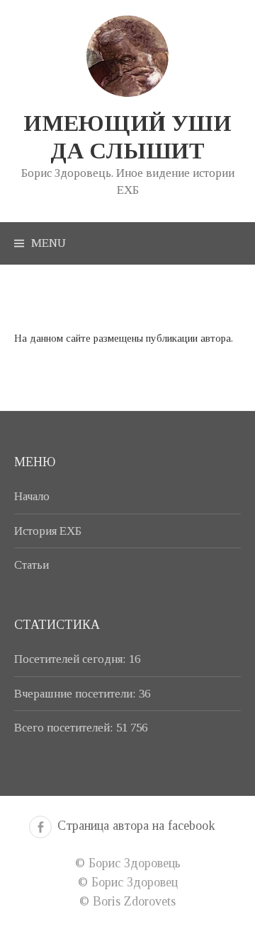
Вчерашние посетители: (76, 693)
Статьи (31, 565)
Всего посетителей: (65, 727)
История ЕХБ (47, 531)
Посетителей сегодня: (71, 659)
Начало (32, 496)
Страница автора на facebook (136, 826)
